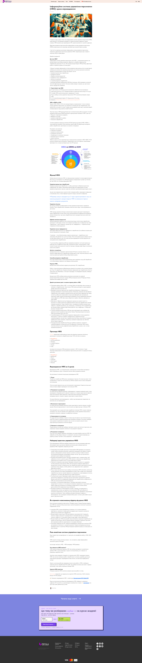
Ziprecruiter (52, 574)
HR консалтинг (58, 648)
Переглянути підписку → (48, 624)
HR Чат (76, 646)
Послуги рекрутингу (59, 646)
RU (136, 1)
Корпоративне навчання (58, 644)
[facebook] (97, 644)
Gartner (52, 334)
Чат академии (77, 1)
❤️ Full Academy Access (86, 1)
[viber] (97, 649)
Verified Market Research (61, 99)
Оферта (86, 643)
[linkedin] (97, 646)
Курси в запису (61, 1)
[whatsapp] (102, 646)
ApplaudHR (77, 99)
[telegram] (100, 646)
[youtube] (102, 644)
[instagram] (100, 644)
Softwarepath (71, 99)
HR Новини (77, 645)
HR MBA (71, 1)
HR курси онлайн (68, 646)
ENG (139, 1)
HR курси (67, 643)
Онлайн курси (54, 1)
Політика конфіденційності (88, 646)
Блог (67, 1)
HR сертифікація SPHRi (88, 648)
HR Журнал (77, 643)
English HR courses (68, 645)
